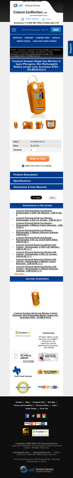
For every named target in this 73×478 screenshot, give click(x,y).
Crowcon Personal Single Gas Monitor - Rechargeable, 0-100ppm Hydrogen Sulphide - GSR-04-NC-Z (37, 232)
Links (54, 405)
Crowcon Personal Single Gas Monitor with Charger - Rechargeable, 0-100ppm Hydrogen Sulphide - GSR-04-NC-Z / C (37, 269)
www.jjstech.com (21, 452)
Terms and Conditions (23, 405)
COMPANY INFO (42, 38)
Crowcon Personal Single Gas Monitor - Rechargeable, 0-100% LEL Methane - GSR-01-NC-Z (39, 213)
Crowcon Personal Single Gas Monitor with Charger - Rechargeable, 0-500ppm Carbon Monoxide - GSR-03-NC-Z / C (36, 261)
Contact (19, 402)
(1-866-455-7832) (34, 23)
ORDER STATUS (23, 41)
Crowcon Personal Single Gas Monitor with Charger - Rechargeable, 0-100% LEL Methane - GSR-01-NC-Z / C (38, 247)
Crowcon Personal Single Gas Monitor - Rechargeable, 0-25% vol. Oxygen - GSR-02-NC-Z (39, 219)
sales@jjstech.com (41, 452)
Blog (27, 402)
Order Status (32, 19)
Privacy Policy (42, 405)
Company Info (38, 402)
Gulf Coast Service (23, 376)
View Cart (44, 408)
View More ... (20, 274)
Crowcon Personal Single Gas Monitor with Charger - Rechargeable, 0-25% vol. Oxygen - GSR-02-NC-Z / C (37, 254)
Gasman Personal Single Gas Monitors (44, 50)
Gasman (22, 50)
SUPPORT (29, 38)
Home (13, 50)
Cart (48, 19)
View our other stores (32, 1)
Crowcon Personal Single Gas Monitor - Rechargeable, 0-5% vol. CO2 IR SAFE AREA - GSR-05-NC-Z (37, 240)
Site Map (51, 402)
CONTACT (56, 38)
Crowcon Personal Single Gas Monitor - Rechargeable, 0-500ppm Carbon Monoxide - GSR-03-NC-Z (39, 225)
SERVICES (17, 38)
